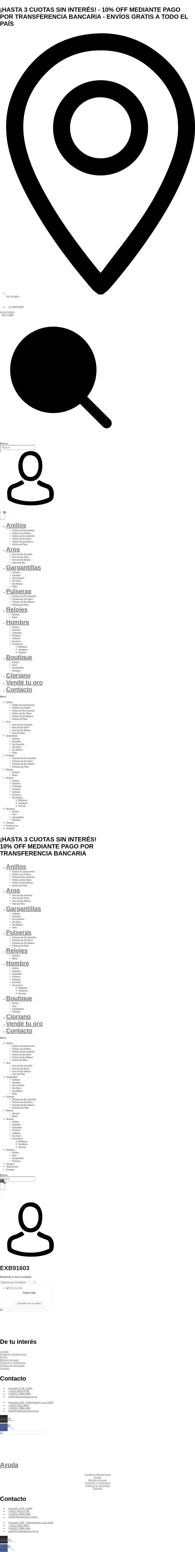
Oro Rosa (16, 581)
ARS (4, 315)
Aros (13, 549)
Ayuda (9, 1464)
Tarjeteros (23, 649)
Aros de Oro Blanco (21, 560)
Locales (4, 1351)
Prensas (22, 652)
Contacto (19, 689)
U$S (11, 315)
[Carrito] (2, 515)
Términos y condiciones (13, 1363)
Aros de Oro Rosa (20, 557)
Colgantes (17, 633)
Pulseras (18, 591)
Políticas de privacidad (12, 1365)
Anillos (16, 525)
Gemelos (16, 630)
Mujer (15, 617)
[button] (97, 696)
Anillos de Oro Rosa (21, 538)
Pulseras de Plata (20, 605)
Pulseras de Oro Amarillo (24, 596)
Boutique (19, 657)
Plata (14, 586)
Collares (16, 572)
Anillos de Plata (19, 544)
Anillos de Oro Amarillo (23, 536)
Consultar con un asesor (29, 1303)
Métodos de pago (9, 1360)
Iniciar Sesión (7, 312)
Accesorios (17, 644)
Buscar (4, 443)
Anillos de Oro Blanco (22, 541)
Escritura (16, 641)
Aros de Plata (18, 562)
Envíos (3, 1357)
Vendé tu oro (24, 682)
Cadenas (16, 638)
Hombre (16, 614)
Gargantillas (23, 567)
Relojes (17, 609)
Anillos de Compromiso (23, 530)
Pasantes (16, 575)
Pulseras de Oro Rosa (22, 599)
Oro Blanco (17, 583)
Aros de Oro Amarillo (22, 554)
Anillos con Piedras (21, 533)
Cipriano (18, 675)
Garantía (4, 1368)
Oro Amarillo (18, 578)
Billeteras (22, 647)
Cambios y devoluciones (13, 1354)
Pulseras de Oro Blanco (23, 602)
